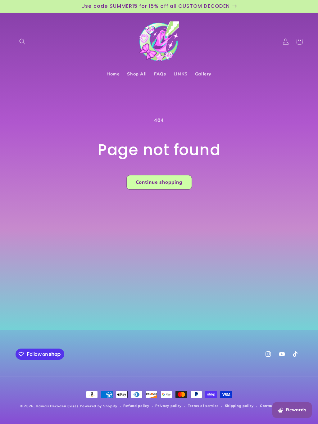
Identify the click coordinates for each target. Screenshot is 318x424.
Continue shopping (159, 182)
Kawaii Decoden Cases (57, 406)
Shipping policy (239, 406)
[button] (22, 41)
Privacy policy (168, 406)
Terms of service (203, 406)
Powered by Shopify (98, 406)
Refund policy (136, 406)
